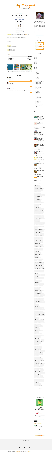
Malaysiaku (39, 293)
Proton (36, 330)
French (35, 259)
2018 (35, 61)
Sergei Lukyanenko (37, 349)
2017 (35, 62)
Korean (36, 285)
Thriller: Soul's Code (38, 77)
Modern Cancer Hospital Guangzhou (39, 301)
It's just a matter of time (38, 82)
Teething (36, 366)
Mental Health (40, 298)
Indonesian (36, 276)
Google (36, 265)
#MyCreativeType (37, 193)
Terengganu (36, 368)
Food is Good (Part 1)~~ (38, 102)
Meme (35, 298)
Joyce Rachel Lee (11, 82)
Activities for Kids (37, 207)
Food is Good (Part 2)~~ (38, 101)
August (36, 74)
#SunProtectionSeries (37, 199)
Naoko (26, 34)
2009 (35, 69)
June (36, 106)
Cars (42, 226)
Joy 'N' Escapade (18, 451)
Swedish (42, 363)
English (41, 246)
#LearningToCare (37, 191)
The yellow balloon (38, 93)
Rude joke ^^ (37, 103)
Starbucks (36, 355)
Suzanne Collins (37, 363)
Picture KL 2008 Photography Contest (40, 81)
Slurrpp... (37, 86)
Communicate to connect (38, 96)
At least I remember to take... (39, 105)
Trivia (35, 371)
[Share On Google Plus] (30, 56)
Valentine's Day (37, 374)
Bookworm (40, 218)
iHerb (40, 385)
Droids (40, 240)
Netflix (35, 311)
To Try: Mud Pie (37, 91)
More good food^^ (38, 92)
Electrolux (36, 246)
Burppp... (36, 224)
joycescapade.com (36, 20)
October (37, 72)
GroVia (40, 265)
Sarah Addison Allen (37, 346)
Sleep (35, 352)
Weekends (36, 379)
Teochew (40, 366)
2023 (35, 57)
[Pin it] (31, 56)
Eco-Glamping (36, 243)
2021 (35, 59)
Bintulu (41, 215)
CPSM (38, 226)
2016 (35, 63)
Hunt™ (35, 271)
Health (42, 268)
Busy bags (41, 224)
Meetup (40, 296)
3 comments (9, 56)
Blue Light (36, 218)
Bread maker (36, 221)
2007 (35, 111)
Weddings (36, 377)
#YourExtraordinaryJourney (38, 202)
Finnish (40, 254)
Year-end (36, 382)
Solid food (39, 352)
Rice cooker (36, 341)
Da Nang (40, 237)
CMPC (35, 226)
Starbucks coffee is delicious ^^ (39, 83)
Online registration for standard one (39, 314)
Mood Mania (36, 306)
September (37, 73)
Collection (36, 235)
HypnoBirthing (41, 271)
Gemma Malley (36, 262)
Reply (31, 86)
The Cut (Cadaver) (38, 76)
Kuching (40, 285)
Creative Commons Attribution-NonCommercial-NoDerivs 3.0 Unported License (38, 423)
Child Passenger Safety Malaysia (39, 229)
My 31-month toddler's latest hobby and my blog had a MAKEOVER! (41, 145)
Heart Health (36, 270)
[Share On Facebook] (29, 56)
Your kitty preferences (38, 97)
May (36, 107)
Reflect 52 (36, 338)
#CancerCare (36, 185)
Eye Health (40, 248)
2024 (35, 56)
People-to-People (37, 324)
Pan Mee (41, 319)
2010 (35, 68)
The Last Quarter (37, 78)
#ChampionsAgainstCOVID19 (38, 188)
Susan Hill (41, 360)
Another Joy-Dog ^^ (38, 88)
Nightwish (40, 311)
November (37, 71)
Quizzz (40, 330)
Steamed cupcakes (37, 357)
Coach (40, 232)
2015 (35, 64)
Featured (36, 251)
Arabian (40, 210)
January (36, 110)
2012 (35, 66)
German (41, 262)
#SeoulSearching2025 (37, 196)
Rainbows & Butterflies (38, 333)
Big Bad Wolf (36, 215)
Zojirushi (36, 385)
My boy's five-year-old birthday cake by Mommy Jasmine (41, 117)
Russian (41, 341)
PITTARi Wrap (36, 319)
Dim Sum (36, 240)
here (9, 54)
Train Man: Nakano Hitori (38, 98)
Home (41, 270)
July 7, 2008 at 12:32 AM (11, 83)
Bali (41, 213)
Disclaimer (29, 451)
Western (41, 379)
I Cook (35, 273)
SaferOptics (36, 344)
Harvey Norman (37, 268)
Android (36, 210)
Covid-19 (36, 237)
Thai (40, 368)
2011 (35, 67)
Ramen (35, 335)
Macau (35, 293)
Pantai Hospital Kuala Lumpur (39, 322)
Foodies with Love (37, 257)
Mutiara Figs (36, 309)
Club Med (36, 232)
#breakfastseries (37, 204)
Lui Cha (41, 290)
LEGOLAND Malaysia (37, 287)
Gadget (39, 260)
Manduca (36, 296)
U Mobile (40, 371)
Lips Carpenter (36, 290)
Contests (41, 235)
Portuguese (36, 327)
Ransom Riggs (40, 335)
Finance (36, 254)
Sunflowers (36, 360)
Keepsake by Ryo (37, 282)
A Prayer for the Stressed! (38, 87)
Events (35, 248)
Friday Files (40, 259)
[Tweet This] (28, 56)
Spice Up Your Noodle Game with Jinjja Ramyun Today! (40, 138)
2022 (35, 58)
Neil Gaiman (41, 309)
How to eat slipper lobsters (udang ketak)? (40, 164)
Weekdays (41, 377)
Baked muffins (36, 213)
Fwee (35, 260)
